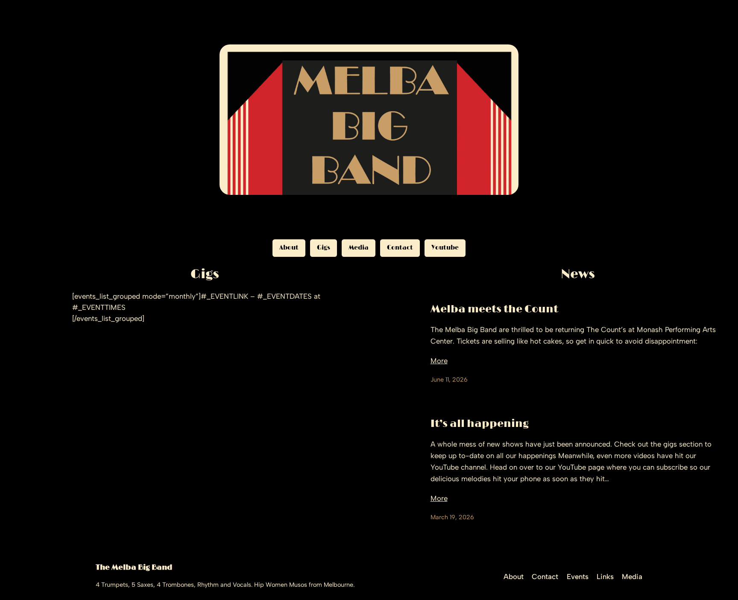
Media (358, 247)
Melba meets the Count (494, 309)
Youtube (445, 247)
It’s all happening (479, 424)
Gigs (323, 247)
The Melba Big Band (134, 567)
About (289, 247)
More (439, 360)
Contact (400, 247)
